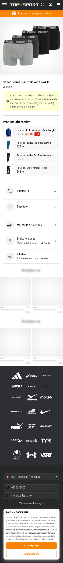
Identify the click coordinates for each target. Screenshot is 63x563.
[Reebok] (31, 426)
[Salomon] (46, 426)
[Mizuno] (31, 397)
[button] (31, 191)
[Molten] (46, 397)
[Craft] (46, 386)
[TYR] (46, 440)
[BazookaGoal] (46, 375)
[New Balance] (31, 411)
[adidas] (17, 375)
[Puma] (17, 426)
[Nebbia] (17, 411)
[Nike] (46, 411)
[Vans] (46, 455)
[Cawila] (17, 386)
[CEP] (31, 386)
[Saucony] (17, 440)
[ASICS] (31, 375)
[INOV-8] (17, 397)
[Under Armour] (31, 455)
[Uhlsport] (17, 455)
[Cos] (58, 5)
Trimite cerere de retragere (31, 503)
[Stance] (31, 440)
